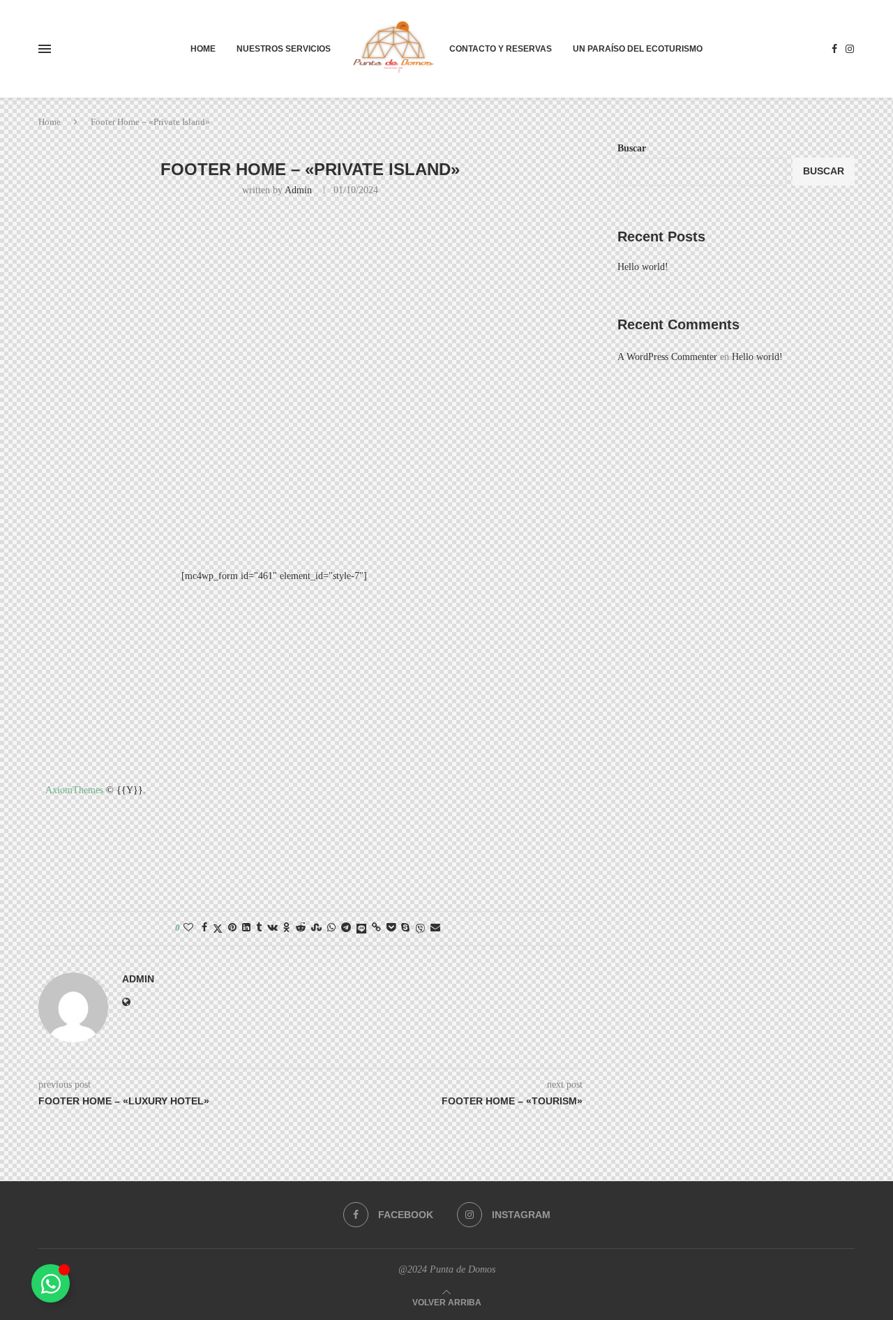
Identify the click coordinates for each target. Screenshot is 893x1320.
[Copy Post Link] (376, 927)
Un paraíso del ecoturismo (638, 49)
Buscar (631, 148)
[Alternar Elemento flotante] (50, 1283)
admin (298, 190)
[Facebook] (834, 48)
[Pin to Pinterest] (232, 927)
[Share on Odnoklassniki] (286, 927)
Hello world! (642, 267)
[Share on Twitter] (218, 928)
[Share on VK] (272, 927)
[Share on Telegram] (346, 927)
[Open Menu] (44, 49)
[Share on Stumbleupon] (316, 927)
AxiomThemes (74, 790)
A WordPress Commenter (667, 357)
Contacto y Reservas (500, 49)
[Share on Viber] (420, 928)
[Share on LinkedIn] (246, 927)
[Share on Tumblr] (259, 927)
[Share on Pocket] (391, 927)
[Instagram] (850, 48)
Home (203, 49)
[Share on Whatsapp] (331, 927)
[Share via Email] (435, 927)
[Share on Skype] (405, 927)
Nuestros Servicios (284, 49)
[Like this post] (188, 927)
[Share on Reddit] (301, 927)
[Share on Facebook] (204, 927)
